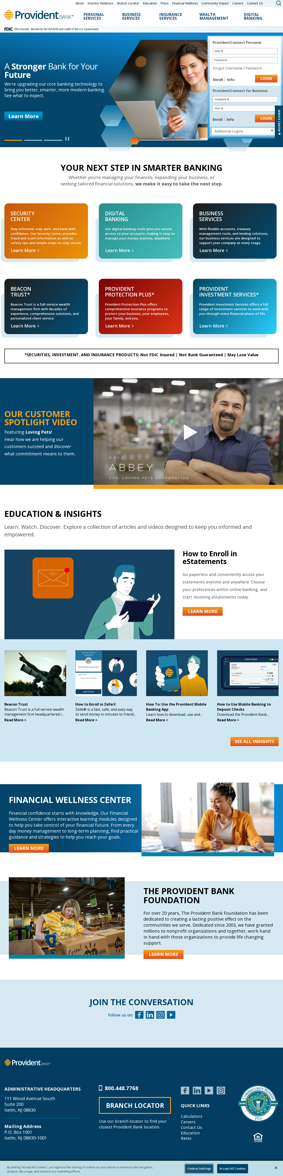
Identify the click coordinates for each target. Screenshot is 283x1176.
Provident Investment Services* (210, 284)
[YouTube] (209, 1090)
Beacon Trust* (10, 284)
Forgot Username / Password (237, 68)
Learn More (23, 116)
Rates (186, 1138)
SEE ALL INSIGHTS (254, 741)
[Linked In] (150, 1015)
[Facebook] (139, 1015)
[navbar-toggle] (188, 431)
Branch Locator (128, 3)
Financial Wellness (185, 3)
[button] (13, 140)
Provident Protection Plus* (112, 284)
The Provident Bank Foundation (188, 895)
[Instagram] (160, 1015)
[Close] (276, 1168)
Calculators (191, 1116)
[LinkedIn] (197, 1090)
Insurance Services (170, 17)
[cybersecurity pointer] (258, 1103)
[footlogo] (27, 1062)
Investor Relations (100, 3)
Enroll (218, 79)
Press (164, 3)
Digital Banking (253, 17)
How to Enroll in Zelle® (95, 704)
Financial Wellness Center (70, 799)
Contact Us (255, 3)
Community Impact (215, 3)
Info (230, 79)
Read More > (15, 720)
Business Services (131, 17)
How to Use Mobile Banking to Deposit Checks (244, 707)
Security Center (11, 208)
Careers (237, 3)
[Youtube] (171, 1015)
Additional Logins (228, 131)
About (79, 3)
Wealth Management (213, 17)
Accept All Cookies (233, 1168)
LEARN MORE (202, 611)
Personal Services (93, 17)
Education (150, 3)
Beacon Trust (16, 704)
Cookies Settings (199, 1168)
